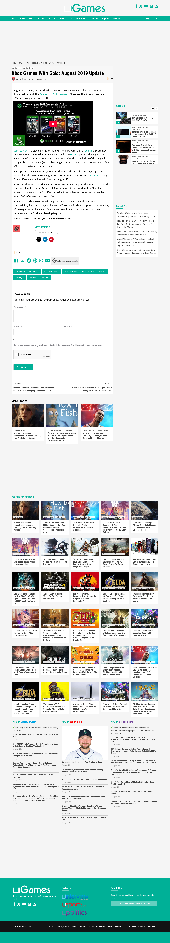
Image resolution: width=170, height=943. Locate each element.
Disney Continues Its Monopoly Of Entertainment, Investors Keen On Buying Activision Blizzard (34, 387)
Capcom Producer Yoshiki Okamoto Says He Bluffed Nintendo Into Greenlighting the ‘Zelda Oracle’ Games (84, 635)
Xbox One (44, 277)
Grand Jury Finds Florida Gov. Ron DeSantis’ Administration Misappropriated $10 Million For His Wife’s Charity (133, 739)
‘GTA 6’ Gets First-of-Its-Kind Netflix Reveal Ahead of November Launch (24, 561)
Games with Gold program (53, 94)
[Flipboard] (151, 6)
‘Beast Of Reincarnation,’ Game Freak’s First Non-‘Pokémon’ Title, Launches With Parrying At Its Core (54, 635)
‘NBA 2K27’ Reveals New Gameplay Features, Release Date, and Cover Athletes (95, 435)
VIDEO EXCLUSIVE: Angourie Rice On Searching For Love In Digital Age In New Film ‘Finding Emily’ (35, 745)
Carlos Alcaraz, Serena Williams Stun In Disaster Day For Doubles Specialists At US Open (84, 771)
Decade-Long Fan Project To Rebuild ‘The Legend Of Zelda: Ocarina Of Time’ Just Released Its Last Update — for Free (24, 709)
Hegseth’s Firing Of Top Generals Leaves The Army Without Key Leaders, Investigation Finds (134, 802)
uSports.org (76, 721)
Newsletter (81, 18)
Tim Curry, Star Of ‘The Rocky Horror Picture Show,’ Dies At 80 (35, 735)
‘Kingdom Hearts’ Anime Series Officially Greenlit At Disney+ (55, 561)
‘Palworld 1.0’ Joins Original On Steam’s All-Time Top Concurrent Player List (115, 706)
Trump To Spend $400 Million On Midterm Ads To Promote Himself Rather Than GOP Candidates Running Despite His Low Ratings (134, 772)
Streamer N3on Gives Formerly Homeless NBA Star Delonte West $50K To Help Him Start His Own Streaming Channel (84, 808)
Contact (51, 926)
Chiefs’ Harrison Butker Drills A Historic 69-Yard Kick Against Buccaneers (83, 788)
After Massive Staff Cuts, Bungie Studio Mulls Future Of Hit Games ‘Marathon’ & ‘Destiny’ (24, 671)
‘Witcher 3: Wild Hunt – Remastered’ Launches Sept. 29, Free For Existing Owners (27, 435)
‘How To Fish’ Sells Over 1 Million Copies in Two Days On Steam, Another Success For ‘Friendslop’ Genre (62, 437)
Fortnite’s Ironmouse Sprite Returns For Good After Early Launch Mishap (25, 633)
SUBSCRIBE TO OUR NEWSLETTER (133, 903)
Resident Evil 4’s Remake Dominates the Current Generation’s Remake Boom (55, 669)
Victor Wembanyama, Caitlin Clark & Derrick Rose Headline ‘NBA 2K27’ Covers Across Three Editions (145, 672)
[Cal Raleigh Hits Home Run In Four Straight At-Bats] (85, 742)
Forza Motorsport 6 (51, 271)
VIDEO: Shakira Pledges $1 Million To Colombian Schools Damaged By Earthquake (35, 754)
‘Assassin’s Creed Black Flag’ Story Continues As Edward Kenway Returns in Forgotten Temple (84, 563)
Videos (32, 18)
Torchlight (20, 277)
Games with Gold (70, 271)
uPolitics (116, 18)
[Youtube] (146, 6)
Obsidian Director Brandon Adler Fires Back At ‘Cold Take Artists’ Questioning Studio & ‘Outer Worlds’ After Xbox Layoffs (144, 709)
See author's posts (46, 232)
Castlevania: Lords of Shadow (27, 271)
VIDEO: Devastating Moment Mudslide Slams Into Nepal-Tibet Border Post (133, 783)
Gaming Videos (28, 68)
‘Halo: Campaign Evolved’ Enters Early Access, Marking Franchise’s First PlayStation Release (113, 671)
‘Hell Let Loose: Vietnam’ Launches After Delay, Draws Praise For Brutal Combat (113, 563)
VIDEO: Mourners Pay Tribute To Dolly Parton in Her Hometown (33, 776)
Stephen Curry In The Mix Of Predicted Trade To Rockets (84, 779)
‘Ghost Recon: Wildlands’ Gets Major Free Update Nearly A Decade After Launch (143, 597)
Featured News (55, 430)
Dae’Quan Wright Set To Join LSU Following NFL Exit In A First (84, 819)
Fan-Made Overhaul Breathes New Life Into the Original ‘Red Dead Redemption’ (84, 597)
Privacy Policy (63, 926)
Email (68, 326)
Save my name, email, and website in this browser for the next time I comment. (58, 345)
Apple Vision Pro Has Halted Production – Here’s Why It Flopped (143, 149)
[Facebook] (136, 6)
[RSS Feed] (156, 6)
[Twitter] (140, 6)
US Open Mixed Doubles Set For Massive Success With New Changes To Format (83, 797)
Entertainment (66, 18)
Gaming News (16, 68)
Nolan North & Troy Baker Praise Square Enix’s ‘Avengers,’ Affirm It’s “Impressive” (92, 387)
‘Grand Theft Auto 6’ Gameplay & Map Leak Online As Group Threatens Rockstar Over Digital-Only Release (135, 242)
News (22, 18)
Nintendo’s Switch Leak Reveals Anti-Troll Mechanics (143, 163)
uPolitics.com (126, 721)
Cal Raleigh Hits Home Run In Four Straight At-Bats (82, 762)
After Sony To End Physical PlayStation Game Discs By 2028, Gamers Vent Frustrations (84, 708)
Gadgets (52, 18)
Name (17, 326)
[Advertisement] (85, 41)
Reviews (41, 18)
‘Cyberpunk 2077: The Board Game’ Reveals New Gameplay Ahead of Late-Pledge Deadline (54, 708)
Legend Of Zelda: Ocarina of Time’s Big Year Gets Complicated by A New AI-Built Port (114, 597)
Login (148, 18)
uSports (105, 18)
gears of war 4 (88, 271)
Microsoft (102, 271)
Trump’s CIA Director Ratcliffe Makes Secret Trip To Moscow (131, 792)
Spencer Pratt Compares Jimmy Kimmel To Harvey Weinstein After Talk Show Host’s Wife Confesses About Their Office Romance (34, 765)
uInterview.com (28, 721)
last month (95, 175)
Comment (19, 307)
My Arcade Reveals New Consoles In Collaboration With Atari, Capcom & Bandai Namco (143, 135)
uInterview (93, 18)
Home (14, 18)
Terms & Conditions (97, 926)
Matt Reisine (24, 78)
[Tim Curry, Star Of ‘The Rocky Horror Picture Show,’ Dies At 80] (36, 729)
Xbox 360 (32, 277)
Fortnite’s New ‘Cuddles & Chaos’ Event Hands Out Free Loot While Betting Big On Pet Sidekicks (85, 671)
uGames (151, 926)
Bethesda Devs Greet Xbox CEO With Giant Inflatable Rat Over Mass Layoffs (144, 561)
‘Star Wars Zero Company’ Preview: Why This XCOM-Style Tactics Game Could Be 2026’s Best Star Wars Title (24, 599)
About (73, 926)
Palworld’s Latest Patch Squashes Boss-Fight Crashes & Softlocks (143, 633)
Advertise (82, 926)
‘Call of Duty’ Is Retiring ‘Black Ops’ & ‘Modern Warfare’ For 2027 (53, 596)
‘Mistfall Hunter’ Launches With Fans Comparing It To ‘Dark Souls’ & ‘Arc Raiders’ (114, 633)
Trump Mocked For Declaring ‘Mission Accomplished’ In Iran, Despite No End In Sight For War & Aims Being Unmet (133, 762)
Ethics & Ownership (116, 926)
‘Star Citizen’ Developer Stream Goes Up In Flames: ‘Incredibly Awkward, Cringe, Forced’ (137, 252)
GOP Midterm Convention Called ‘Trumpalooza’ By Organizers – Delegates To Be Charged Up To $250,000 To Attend (133, 751)
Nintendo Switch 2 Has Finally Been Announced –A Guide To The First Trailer (144, 120)
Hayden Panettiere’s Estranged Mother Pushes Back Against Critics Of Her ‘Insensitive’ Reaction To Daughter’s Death (36, 786)
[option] (137, 119)
